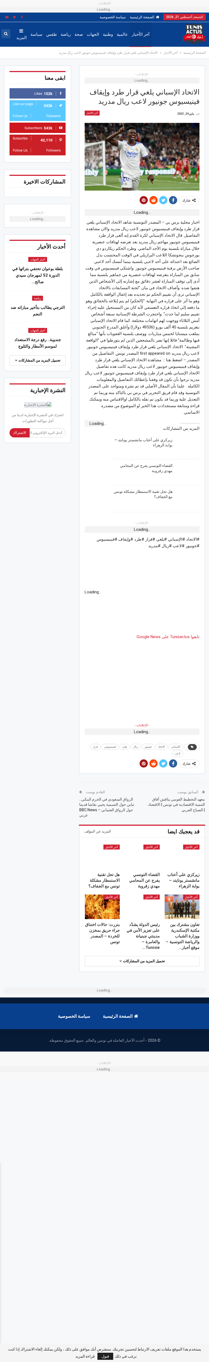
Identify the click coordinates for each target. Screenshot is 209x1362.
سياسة (36, 34)
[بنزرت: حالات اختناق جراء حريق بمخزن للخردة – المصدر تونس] (102, 907)
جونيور (148, 746)
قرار (95, 746)
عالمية (122, 34)
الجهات (93, 34)
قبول (105, 1356)
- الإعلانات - (142, 725)
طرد (124, 746)
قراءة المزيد (85, 1356)
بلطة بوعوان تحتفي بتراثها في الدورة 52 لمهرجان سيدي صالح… (37, 275)
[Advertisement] (142, 678)
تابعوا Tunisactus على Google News (168, 636)
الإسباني (175, 746)
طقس (51, 34)
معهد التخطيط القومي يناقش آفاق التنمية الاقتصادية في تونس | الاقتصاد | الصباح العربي (176, 804)
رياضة (66, 34)
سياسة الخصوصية (113, 17)
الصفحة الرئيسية (142, 17)
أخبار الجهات (37, 259)
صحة (79, 34)
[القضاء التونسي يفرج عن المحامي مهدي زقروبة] (187, 472)
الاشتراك (19, 433)
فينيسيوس (110, 746)
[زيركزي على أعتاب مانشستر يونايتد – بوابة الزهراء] (187, 446)
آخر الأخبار (140, 34)
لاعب (177, 753)
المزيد (21, 37)
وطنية (108, 34)
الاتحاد (161, 746)
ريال (135, 746)
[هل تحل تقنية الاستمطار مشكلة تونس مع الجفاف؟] (187, 498)
